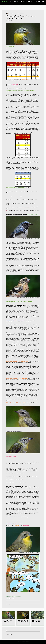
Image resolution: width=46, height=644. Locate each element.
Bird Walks (8, 598)
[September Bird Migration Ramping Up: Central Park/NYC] (37, 615)
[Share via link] (13, 601)
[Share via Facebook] (6, 601)
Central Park (12, 598)
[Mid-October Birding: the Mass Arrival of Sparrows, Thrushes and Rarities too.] (23, 615)
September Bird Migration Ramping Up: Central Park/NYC (36, 621)
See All (43, 609)
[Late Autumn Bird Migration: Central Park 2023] (8, 615)
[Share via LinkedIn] (11, 601)
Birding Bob (4, 1)
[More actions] (39, 13)
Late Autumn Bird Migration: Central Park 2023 (8, 621)
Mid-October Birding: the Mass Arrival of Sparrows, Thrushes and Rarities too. (23, 621)
